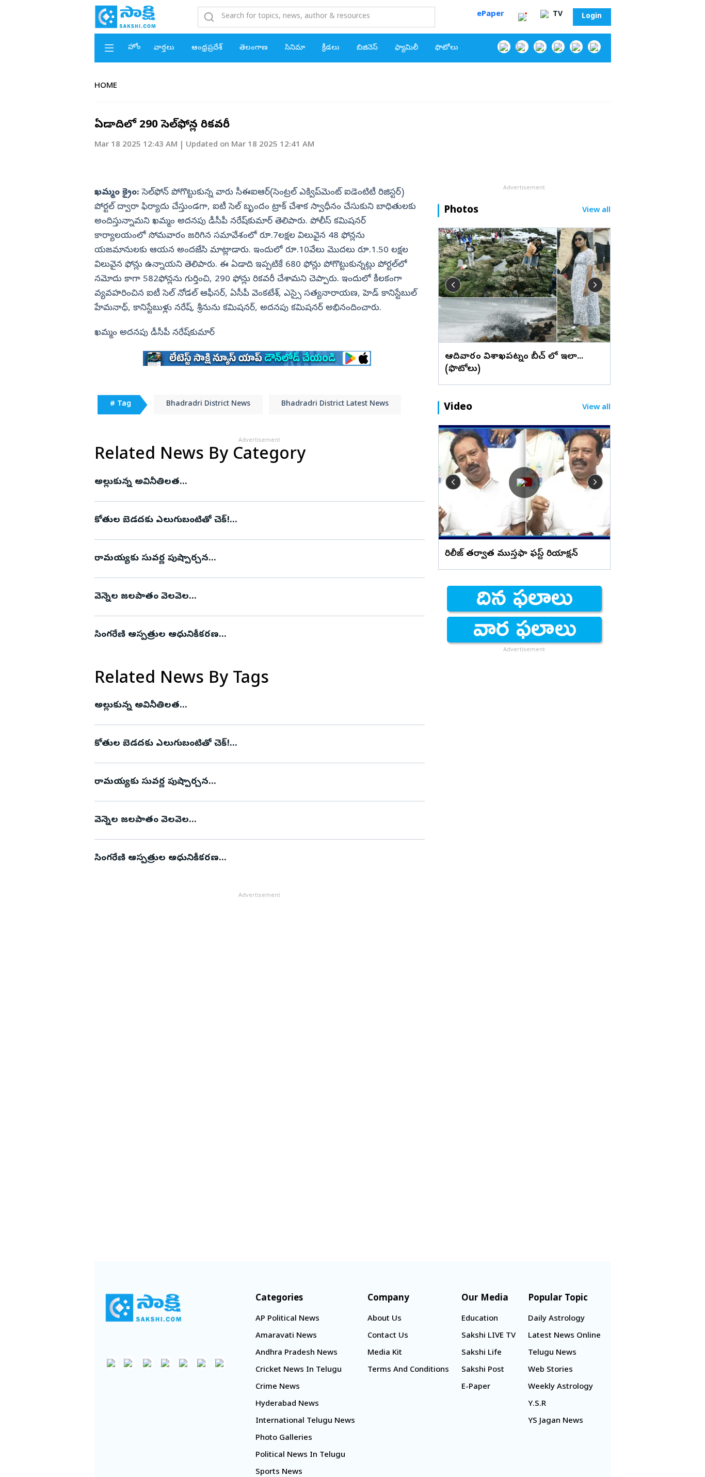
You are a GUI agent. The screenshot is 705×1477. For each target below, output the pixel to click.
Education (479, 1319)
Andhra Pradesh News (296, 1353)
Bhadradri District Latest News (335, 404)
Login (592, 17)
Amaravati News (286, 1336)
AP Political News (287, 1319)
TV (557, 15)
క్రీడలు (331, 48)
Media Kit (384, 1353)
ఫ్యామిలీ (406, 48)
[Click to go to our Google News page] (594, 46)
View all (596, 211)
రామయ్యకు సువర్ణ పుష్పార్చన (258, 559)
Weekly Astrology (560, 1387)
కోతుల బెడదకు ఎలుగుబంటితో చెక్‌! (256, 520)
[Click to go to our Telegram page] (201, 1362)
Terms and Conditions (408, 1370)
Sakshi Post (482, 1370)
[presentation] (453, 285)
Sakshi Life (481, 1353)
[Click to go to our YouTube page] (576, 46)
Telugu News (552, 1353)
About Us (384, 1319)
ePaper (490, 14)
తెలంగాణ (253, 48)
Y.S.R (537, 1404)
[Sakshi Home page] (125, 16)
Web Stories (550, 1370)
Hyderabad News (287, 1404)
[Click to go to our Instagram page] (558, 46)
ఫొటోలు (446, 48)
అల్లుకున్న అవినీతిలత (254, 482)
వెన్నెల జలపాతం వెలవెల (259, 597)
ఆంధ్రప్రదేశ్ (206, 48)
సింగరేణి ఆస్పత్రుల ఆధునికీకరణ (245, 635)
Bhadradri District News (208, 404)
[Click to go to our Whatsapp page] (522, 46)
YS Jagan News (555, 1421)
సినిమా (295, 48)
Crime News (277, 1387)
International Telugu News (305, 1421)
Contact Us (387, 1336)
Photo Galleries (283, 1438)
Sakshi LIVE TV (488, 1336)
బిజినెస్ (367, 48)
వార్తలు (164, 48)
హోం (134, 48)
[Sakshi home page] (143, 1307)
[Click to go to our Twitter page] (540, 46)
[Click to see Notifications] (522, 17)
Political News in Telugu (300, 1455)
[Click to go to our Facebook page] (504, 46)
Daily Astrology (556, 1319)
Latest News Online (564, 1336)
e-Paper (475, 1387)
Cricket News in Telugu (298, 1370)
